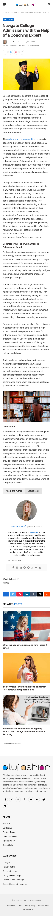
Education (14, 12)
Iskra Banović (14, 42)
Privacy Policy (30, 906)
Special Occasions (10, 871)
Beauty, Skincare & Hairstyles (15, 884)
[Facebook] (13, 567)
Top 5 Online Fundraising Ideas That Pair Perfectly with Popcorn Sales (24, 688)
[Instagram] (17, 567)
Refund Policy (8, 845)
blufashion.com (14, 560)
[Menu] (4, 4)
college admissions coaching (21, 139)
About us (6, 823)
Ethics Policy (28, 909)
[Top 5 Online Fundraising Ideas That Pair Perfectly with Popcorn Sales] (26, 668)
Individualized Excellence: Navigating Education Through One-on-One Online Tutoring (24, 731)
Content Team (9, 832)
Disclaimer (11, 906)
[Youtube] (36, 567)
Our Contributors (10, 836)
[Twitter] (32, 567)
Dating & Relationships (12, 875)
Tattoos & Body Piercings (13, 880)
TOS (19, 906)
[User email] (40, 567)
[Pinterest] (24, 567)
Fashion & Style (9, 867)
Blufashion (34, 532)
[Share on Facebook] (5, 52)
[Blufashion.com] (26, 4)
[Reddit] (28, 567)
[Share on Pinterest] (16, 52)
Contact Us (7, 828)
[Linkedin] (21, 567)
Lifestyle (6, 862)
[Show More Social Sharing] (21, 52)
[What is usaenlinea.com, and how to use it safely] (26, 626)
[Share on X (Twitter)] (10, 52)
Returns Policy (9, 841)
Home (5, 12)
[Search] (48, 4)
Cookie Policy (43, 906)
